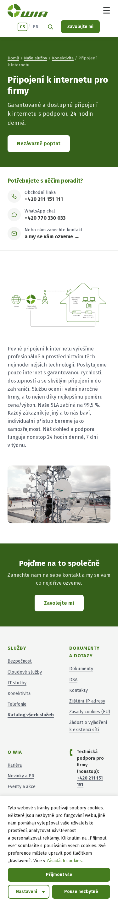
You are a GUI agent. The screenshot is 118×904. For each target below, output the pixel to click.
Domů (13, 58)
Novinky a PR (21, 776)
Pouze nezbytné (81, 891)
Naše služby (35, 58)
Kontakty (78, 690)
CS (22, 27)
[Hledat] (50, 26)
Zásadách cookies (64, 860)
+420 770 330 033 (45, 218)
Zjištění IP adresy (87, 701)
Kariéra (15, 765)
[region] (59, 850)
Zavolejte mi (80, 26)
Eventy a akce (22, 786)
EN (35, 27)
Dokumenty (81, 668)
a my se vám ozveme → (52, 237)
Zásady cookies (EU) (89, 711)
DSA (73, 679)
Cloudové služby (25, 672)
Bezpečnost (20, 661)
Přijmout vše (59, 874)
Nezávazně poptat (38, 143)
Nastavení (26, 891)
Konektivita (63, 58)
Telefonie (17, 704)
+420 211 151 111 (44, 199)
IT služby (17, 683)
